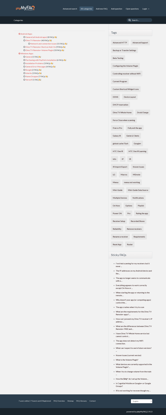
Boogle (29, 70)
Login (144, 9)
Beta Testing (118, 58)
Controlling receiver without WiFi (127, 73)
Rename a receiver (120, 236)
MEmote (136, 174)
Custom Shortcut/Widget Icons (126, 89)
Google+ (137, 143)
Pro (128, 213)
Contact (92, 401)
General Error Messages (36, 66)
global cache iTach (120, 143)
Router (130, 244)
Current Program (120, 81)
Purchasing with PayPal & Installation (41, 60)
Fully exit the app (135, 128)
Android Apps (26, 34)
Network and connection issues (43, 43)
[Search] (129, 20)
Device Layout (130, 97)
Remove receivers (134, 229)
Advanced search (70, 9)
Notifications (138, 198)
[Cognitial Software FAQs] (25, 8)
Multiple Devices (120, 198)
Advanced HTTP (120, 42)
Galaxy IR (117, 136)
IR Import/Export (120, 167)
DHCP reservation (120, 104)
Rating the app (142, 213)
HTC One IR (118, 151)
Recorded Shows (138, 221)
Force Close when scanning (124, 120)
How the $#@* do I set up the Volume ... (132, 379)
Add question (116, 9)
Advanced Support (140, 42)
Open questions (132, 9)
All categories (86, 9)
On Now (116, 205)
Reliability (117, 229)
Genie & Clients (132, 136)
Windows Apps (27, 53)
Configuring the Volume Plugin (125, 66)
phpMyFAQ (142, 411)
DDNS (115, 97)
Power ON (117, 213)
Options (128, 205)
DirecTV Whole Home (122, 112)
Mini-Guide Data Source (138, 190)
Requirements (139, 236)
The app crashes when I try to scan (130, 307)
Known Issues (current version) (128, 355)
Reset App (117, 244)
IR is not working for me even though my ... (133, 390)
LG (114, 174)
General (29, 57)
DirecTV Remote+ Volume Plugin (39, 50)
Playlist (141, 205)
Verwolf (29, 79)
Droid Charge (142, 112)
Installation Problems (34, 63)
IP (123, 159)
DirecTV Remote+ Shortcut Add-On (41, 47)
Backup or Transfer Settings (124, 50)
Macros (124, 174)
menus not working (132, 182)
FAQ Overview (59, 401)
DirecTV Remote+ (33, 40)
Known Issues (138, 167)
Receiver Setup (119, 221)
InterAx (29, 73)
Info (114, 159)
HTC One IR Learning (137, 151)
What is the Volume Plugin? (127, 360)
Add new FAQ (101, 9)
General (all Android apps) (36, 37)
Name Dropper (32, 76)
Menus (115, 182)
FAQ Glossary (81, 401)
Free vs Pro (117, 128)
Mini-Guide (117, 190)
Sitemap (70, 401)
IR (130, 159)
